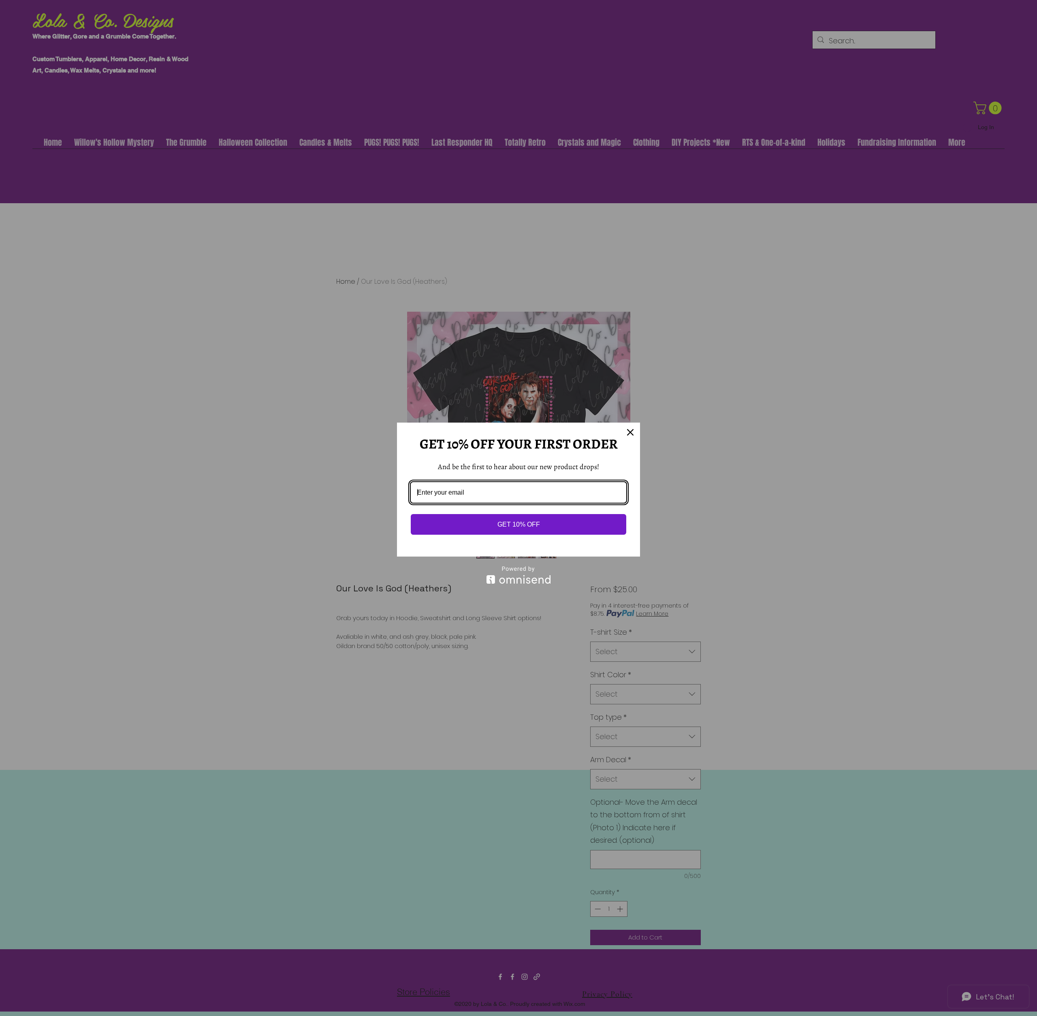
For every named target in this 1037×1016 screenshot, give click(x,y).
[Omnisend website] (518, 575)
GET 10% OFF (518, 524)
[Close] (630, 432)
